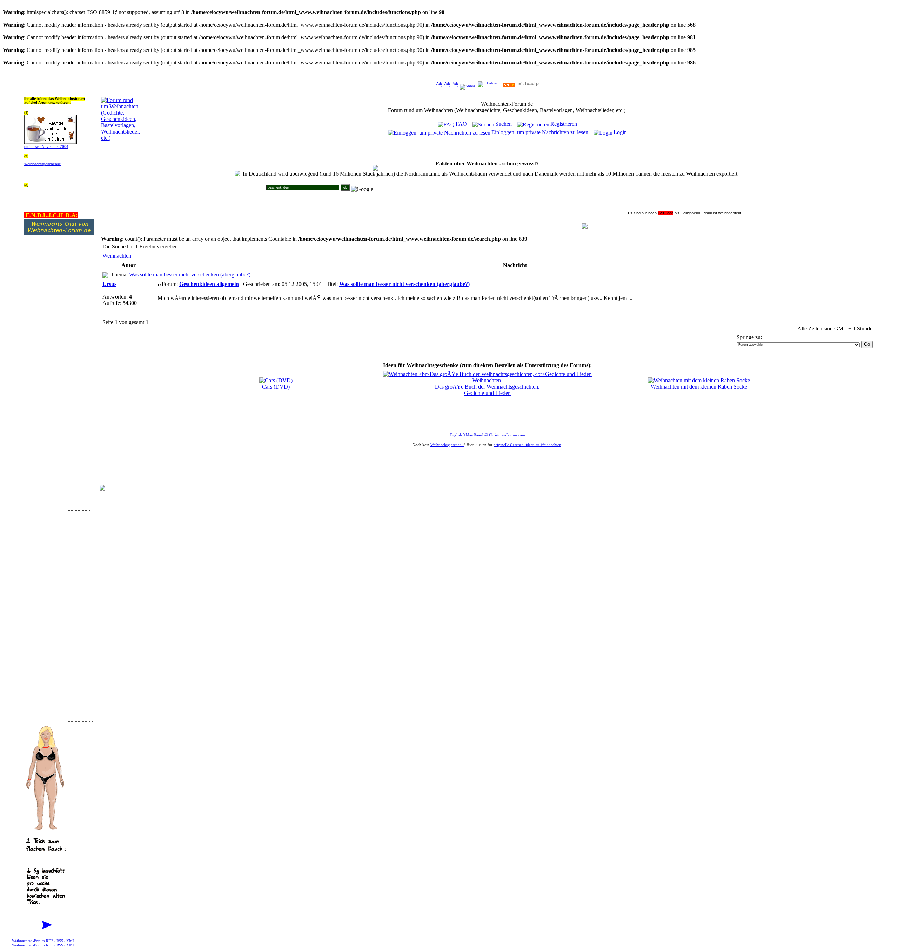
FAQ (461, 124)
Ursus (109, 284)
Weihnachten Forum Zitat (486, 424)
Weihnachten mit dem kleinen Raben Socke (699, 387)
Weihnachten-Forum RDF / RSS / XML (43, 941)
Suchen (503, 124)
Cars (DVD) (276, 387)
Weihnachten (116, 256)
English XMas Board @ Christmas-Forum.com (487, 435)
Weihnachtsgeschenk (447, 445)
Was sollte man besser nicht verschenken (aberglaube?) (189, 275)
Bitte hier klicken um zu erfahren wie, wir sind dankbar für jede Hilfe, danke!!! (58, 171)
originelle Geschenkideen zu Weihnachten (527, 445)
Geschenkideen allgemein (209, 284)
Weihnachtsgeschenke (42, 164)
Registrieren (563, 124)
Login (620, 132)
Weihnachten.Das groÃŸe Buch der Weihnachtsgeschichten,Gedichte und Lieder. (487, 386)
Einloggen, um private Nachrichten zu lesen (539, 132)
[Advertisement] (45, 405)
